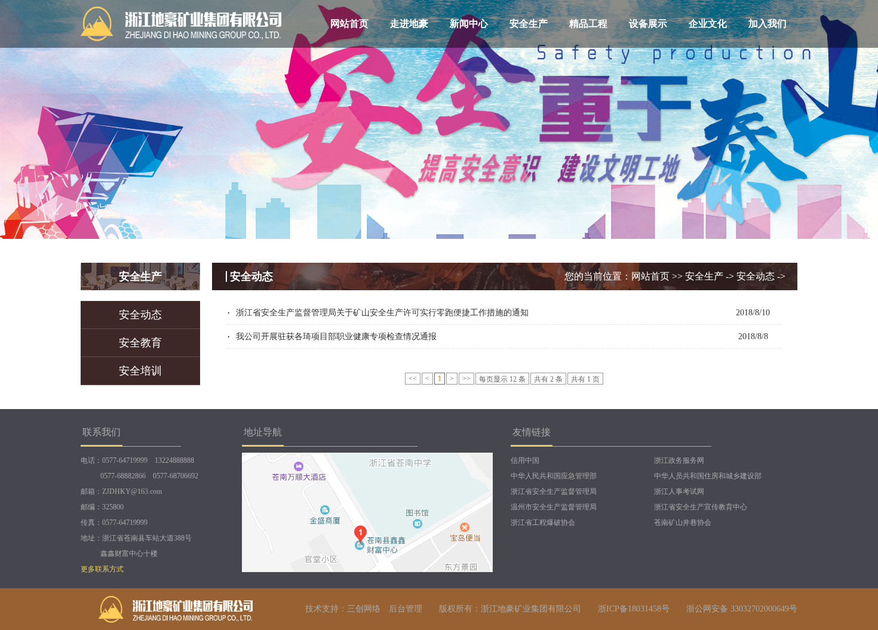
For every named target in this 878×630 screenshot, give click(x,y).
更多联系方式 (102, 569)
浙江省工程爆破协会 (543, 522)
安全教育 (140, 343)
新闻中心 (469, 24)
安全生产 (528, 24)
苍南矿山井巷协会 (682, 522)
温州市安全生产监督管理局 (554, 507)
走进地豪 (409, 24)
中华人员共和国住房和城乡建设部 (708, 476)
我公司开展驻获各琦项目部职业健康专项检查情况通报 (336, 336)
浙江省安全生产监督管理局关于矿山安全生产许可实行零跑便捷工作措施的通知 (382, 312)
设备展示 (648, 24)
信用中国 (525, 460)
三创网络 (363, 608)
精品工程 (588, 24)
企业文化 (708, 24)
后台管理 (405, 608)
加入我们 (767, 24)
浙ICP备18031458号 (634, 608)
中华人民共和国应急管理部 (554, 476)
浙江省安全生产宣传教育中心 (700, 507)
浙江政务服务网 (679, 460)
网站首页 (349, 24)
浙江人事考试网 (679, 491)
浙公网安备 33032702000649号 (741, 608)
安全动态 (140, 315)
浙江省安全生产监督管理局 (554, 491)
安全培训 (140, 371)
